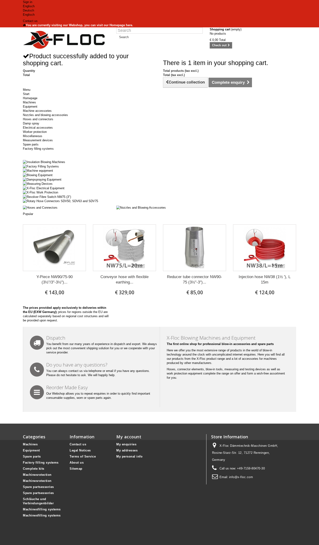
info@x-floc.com (241, 477)
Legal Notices (80, 450)
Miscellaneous (32, 136)
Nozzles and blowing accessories (45, 115)
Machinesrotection (37, 474)
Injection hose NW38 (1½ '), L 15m (265, 279)
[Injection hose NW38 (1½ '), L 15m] (264, 248)
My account (128, 437)
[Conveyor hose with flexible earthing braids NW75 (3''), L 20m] (124, 248)
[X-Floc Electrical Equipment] (43, 188)
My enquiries (126, 444)
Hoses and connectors (38, 119)
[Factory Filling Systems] (41, 166)
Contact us (30, 21)
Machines (29, 102)
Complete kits (33, 468)
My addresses (127, 450)
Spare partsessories (38, 487)
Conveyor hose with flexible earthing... (124, 279)
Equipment (30, 106)
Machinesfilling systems (42, 509)
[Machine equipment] (38, 170)
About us (77, 462)
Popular (28, 214)
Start (26, 94)
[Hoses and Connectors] (40, 207)
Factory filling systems (38, 148)
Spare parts (31, 144)
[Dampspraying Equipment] (42, 179)
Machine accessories (37, 111)
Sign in (27, 2)
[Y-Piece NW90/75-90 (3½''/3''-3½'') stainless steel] (54, 248)
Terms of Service (83, 456)
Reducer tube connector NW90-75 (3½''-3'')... (194, 279)
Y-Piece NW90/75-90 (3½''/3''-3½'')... (54, 279)
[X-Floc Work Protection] (40, 192)
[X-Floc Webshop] (66, 40)
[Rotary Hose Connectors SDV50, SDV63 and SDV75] (60, 201)
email (109, 371)
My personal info (129, 456)
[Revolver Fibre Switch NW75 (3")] (47, 196)
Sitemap (76, 468)
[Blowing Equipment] (38, 175)
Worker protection (35, 132)
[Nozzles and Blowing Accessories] (141, 207)
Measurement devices (38, 140)
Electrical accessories (38, 127)
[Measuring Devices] (38, 183)
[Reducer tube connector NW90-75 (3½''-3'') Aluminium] (194, 248)
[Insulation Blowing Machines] (44, 162)
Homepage (30, 98)
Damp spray (31, 123)
